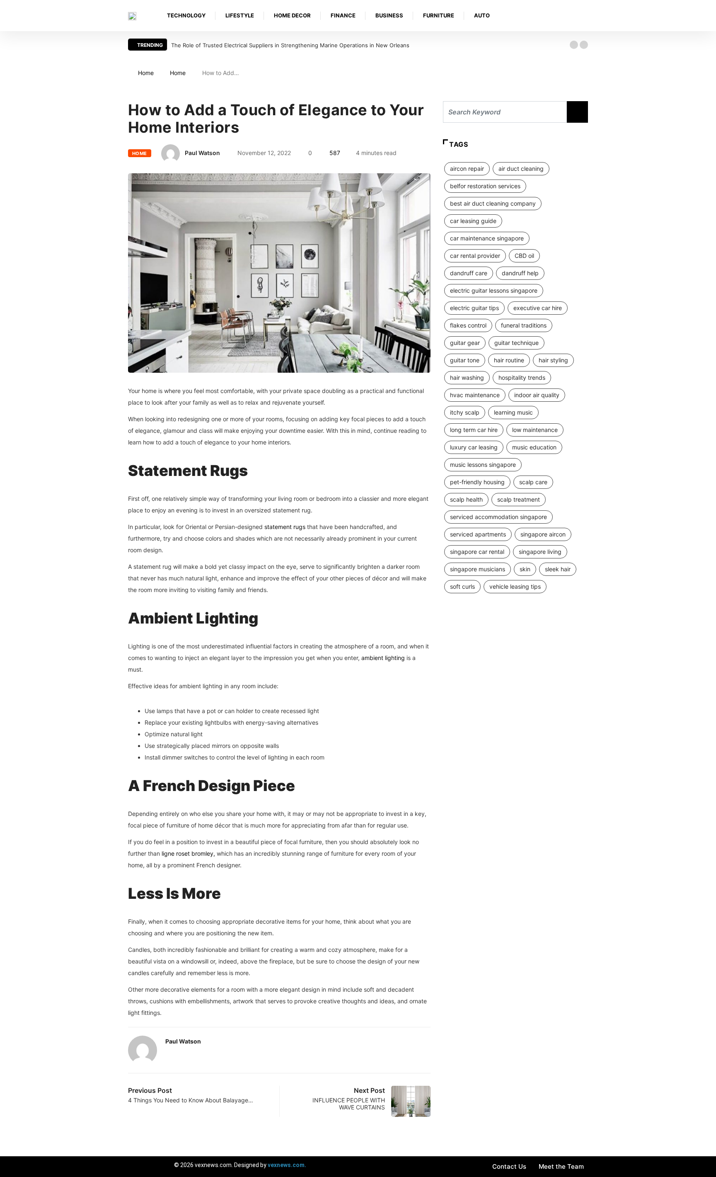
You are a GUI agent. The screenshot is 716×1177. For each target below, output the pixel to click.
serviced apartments (478, 534)
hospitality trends (521, 377)
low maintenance (535, 429)
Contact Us (509, 1166)
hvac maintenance (475, 394)
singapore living (540, 551)
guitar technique (516, 342)
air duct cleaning (521, 168)
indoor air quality (536, 394)
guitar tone (464, 360)
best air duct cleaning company (493, 203)
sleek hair (558, 569)
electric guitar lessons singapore (493, 290)
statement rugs (284, 526)
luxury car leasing (474, 447)
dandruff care (468, 273)
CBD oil (524, 255)
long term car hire (474, 429)
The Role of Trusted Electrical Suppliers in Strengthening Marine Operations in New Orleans (290, 45)
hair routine (509, 360)
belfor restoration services (485, 185)
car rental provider (475, 255)
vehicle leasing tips (515, 586)
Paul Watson (202, 152)
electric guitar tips (474, 307)
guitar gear (465, 342)
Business (389, 15)
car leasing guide (473, 220)
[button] (574, 45)
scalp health (466, 499)
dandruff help (520, 273)
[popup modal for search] (585, 15)
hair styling (553, 360)
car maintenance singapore (487, 238)
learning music (513, 412)
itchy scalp (464, 412)
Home (146, 72)
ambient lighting (383, 657)
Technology (186, 15)
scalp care (533, 481)
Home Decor (292, 15)
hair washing (467, 377)
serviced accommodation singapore (498, 516)
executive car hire (537, 307)
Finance (343, 15)
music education (534, 447)
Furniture (438, 15)
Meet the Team (561, 1166)
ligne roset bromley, (188, 853)
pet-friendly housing (477, 481)
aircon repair (467, 168)
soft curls (462, 586)
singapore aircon (543, 534)
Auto (482, 15)
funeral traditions (524, 325)
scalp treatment (518, 499)
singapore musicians (477, 569)
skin (525, 569)
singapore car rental (477, 551)
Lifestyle (239, 15)
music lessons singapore (483, 464)
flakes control (468, 325)
